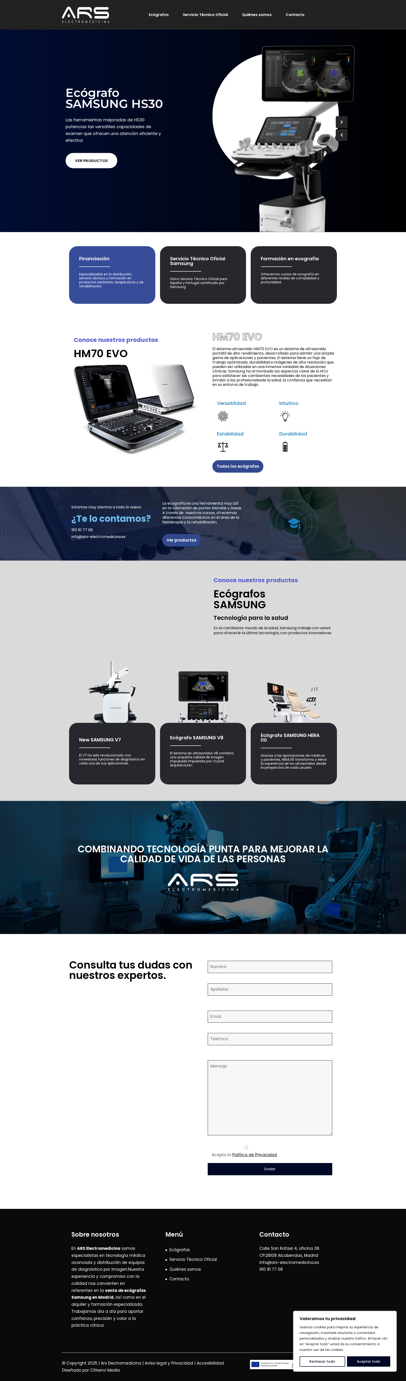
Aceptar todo (368, 1361)
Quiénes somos (257, 14)
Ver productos (91, 160)
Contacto (295, 14)
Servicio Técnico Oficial (205, 14)
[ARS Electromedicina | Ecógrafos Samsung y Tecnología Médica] (85, 15)
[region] (345, 1341)
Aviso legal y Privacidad (169, 1363)
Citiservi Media (105, 1370)
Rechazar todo (322, 1361)
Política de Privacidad (254, 1155)
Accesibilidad (210, 1363)
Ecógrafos (159, 14)
